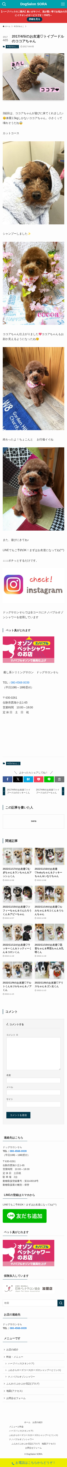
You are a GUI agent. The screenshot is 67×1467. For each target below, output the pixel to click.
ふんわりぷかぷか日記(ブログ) (22, 1383)
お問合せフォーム (16, 1398)
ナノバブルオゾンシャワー (21, 1377)
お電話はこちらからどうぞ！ (35, 1462)
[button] (7, 779)
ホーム (27, 1422)
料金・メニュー (14, 1356)
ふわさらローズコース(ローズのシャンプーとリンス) (34, 1370)
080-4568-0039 (20, 682)
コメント (12, 1035)
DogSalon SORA (33, 4)
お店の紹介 (12, 1349)
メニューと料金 (16, 1426)
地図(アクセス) (14, 1390)
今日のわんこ (12, 47)
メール (9, 1087)
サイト (9, 1099)
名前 (8, 1075)
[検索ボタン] (4, 4)
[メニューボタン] (63, 4)
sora (33, 820)
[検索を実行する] (60, 1303)
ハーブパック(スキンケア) (21, 1363)
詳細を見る (34, 19)
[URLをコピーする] (59, 779)
